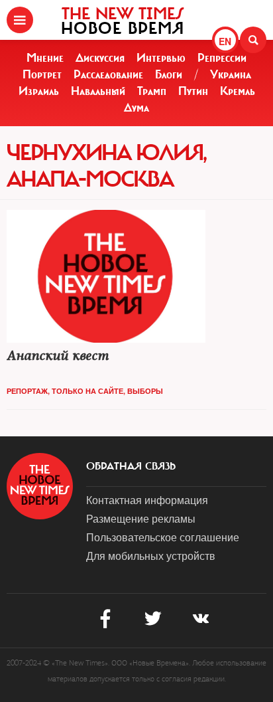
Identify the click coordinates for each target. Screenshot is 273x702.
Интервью (161, 57)
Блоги (168, 74)
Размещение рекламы (140, 518)
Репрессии (221, 57)
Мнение (45, 57)
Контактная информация (147, 499)
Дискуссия (100, 57)
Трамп (151, 91)
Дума (136, 107)
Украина (230, 74)
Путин (193, 91)
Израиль (39, 91)
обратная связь (131, 466)
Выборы (145, 391)
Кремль (237, 91)
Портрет (42, 74)
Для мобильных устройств (150, 555)
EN (225, 41)
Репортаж (27, 391)
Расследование (108, 74)
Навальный (98, 91)
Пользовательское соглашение (162, 537)
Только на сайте (87, 391)
